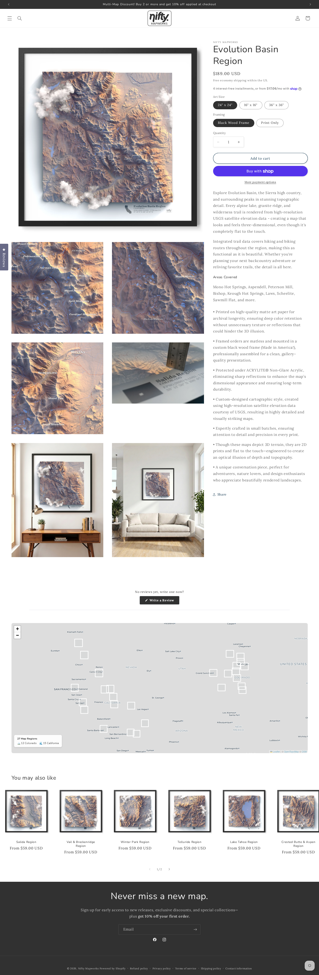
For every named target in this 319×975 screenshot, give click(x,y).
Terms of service (185, 968)
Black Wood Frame (234, 123)
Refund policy (139, 968)
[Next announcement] (310, 4)
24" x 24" (225, 105)
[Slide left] (150, 869)
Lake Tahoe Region (244, 842)
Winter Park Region (135, 842)
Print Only (270, 123)
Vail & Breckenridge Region (81, 844)
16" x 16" (250, 105)
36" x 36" (276, 105)
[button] (10, 18)
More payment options (260, 182)
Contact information (238, 968)
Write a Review (164, 601)
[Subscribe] (195, 929)
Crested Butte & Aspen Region (298, 844)
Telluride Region (190, 842)
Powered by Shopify (113, 968)
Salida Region (26, 842)
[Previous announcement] (8, 4)
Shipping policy (211, 968)
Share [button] (222, 494)
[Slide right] (169, 869)
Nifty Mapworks (88, 968)
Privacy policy (162, 968)
